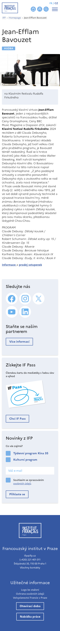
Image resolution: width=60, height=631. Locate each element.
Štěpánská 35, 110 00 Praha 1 (30, 563)
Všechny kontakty (30, 567)
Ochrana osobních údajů (30, 594)
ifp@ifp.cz (30, 555)
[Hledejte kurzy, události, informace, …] (46, 9)
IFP (4, 17)
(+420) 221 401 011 (30, 559)
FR (50, 3)
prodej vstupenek (30, 265)
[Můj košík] (33, 9)
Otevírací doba (30, 606)
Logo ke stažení (30, 590)
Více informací (19, 341)
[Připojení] (39, 9)
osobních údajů (22, 483)
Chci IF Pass (17, 418)
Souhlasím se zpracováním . (28, 481)
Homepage (15, 17)
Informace (9, 265)
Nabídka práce (30, 616)
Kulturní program (25, 459)
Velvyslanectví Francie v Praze (30, 598)
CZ (56, 3)
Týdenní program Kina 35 (30, 453)
